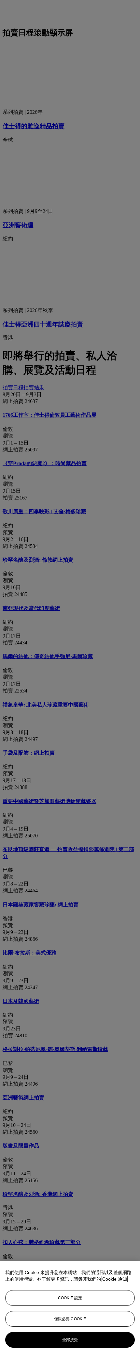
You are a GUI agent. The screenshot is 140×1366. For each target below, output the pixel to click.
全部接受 (70, 1340)
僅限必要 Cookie (70, 1319)
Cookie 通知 (114, 1279)
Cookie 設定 (70, 1298)
